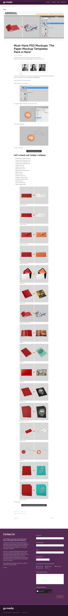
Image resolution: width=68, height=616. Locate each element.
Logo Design (49, 566)
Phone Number (39, 556)
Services (48, 2)
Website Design (40, 566)
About (58, 2)
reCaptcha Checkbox (41, 587)
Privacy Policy (24, 612)
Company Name (39, 542)
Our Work (54, 2)
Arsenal (35, 76)
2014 (21, 55)
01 (19, 55)
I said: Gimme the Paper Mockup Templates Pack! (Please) (34, 505)
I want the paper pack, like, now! (34, 151)
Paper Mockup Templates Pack (33, 77)
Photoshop (18, 513)
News (13, 6)
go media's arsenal (23, 513)
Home (4, 6)
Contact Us (63, 2)
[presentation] (44, 591)
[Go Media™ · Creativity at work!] (8, 2)
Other (48, 567)
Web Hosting (58, 566)
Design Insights (8, 6)
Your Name (39, 535)
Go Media (15, 55)
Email (38, 549)
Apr (18, 55)
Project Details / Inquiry (41, 572)
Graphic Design (22, 511)
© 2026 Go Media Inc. (7, 612)
